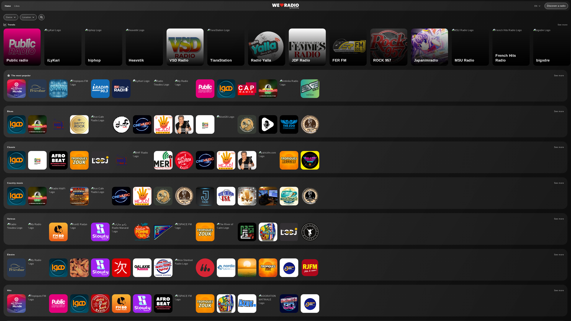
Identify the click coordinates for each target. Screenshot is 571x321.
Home (8, 6)
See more (562, 24)
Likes (17, 6)
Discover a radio (556, 6)
